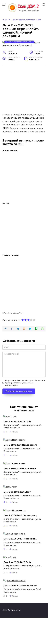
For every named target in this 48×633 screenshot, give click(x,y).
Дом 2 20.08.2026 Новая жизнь (20, 539)
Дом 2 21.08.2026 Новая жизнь (19, 468)
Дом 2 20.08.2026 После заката (20, 515)
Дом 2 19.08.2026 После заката (20, 585)
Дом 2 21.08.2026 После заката (20, 445)
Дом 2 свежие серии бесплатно (19, 42)
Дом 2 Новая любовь (13, 313)
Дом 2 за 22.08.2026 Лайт (17, 421)
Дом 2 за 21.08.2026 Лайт (17, 492)
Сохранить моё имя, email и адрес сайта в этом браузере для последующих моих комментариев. (25, 383)
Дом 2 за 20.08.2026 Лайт (17, 562)
